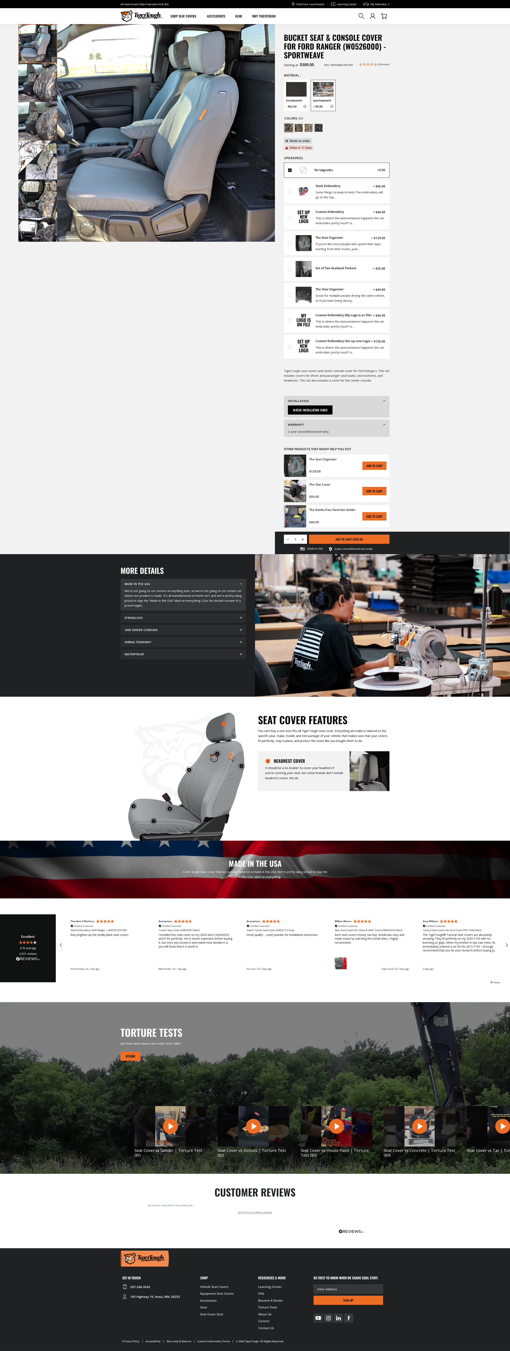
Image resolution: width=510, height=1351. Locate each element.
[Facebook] (348, 1318)
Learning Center (347, 4)
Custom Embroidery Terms (213, 1341)
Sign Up (348, 1300)
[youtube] (318, 1318)
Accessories (216, 16)
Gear (238, 16)
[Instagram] (328, 1318)
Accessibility (153, 1341)
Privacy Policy (130, 1341)
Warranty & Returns (179, 1341)
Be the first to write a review (255, 1212)
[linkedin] (338, 1318)
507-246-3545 (140, 1287)
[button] (184, 16)
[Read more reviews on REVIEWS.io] (28, 959)
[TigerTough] (142, 16)
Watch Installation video (310, 410)
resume (130, 1056)
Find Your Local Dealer (310, 4)
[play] (170, 1126)
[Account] (373, 16)
